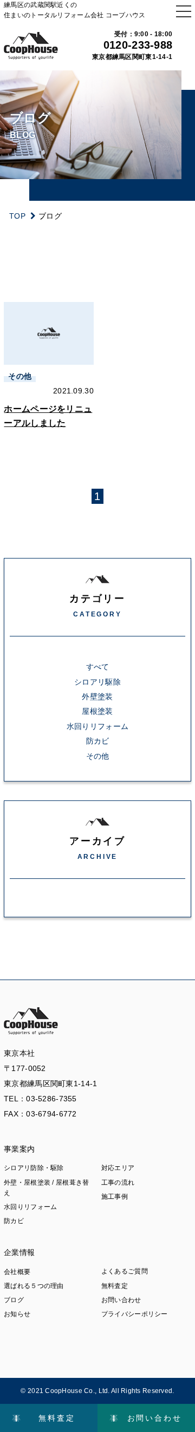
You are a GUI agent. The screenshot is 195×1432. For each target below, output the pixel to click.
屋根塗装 (97, 711)
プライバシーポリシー (134, 1314)
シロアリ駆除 (97, 682)
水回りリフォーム (97, 726)
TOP (17, 216)
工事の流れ (117, 1182)
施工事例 (114, 1196)
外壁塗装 (97, 696)
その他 (97, 756)
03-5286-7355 (51, 1098)
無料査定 (114, 1286)
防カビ (97, 741)
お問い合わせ (121, 1300)
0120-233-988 (137, 45)
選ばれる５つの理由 (34, 1286)
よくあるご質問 (124, 1271)
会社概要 (17, 1272)
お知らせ (17, 1314)
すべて (97, 666)
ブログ (14, 1300)
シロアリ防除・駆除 (34, 1168)
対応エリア (117, 1168)
